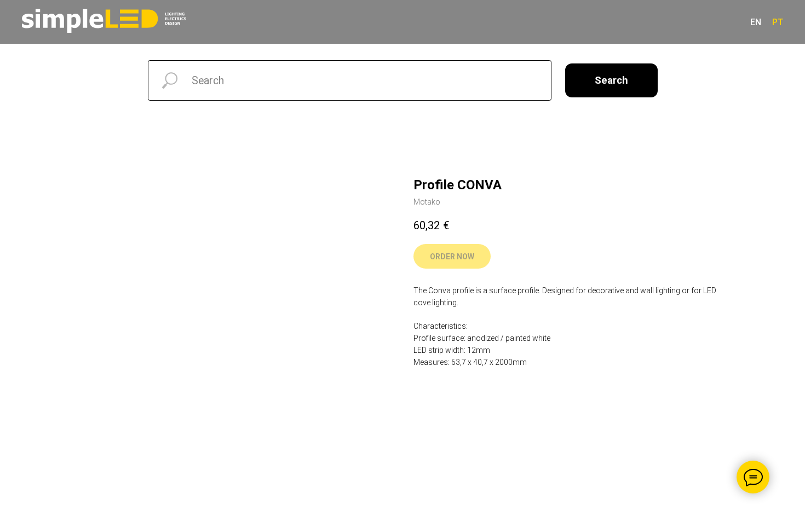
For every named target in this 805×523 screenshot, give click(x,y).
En (755, 22)
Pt (777, 22)
